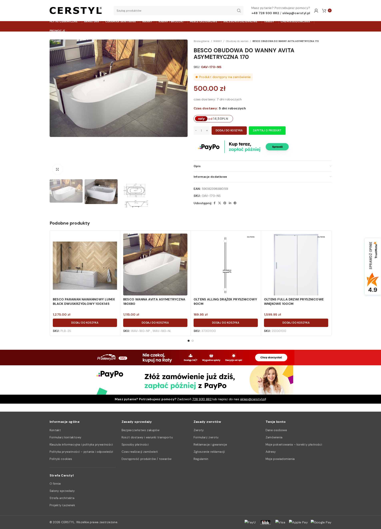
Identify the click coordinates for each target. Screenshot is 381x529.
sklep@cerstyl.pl (296, 13)
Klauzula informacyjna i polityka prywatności (81, 445)
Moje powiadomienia (280, 459)
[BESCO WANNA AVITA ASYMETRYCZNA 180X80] (155, 266)
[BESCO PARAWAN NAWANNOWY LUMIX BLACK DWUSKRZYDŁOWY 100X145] (85, 266)
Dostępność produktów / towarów (147, 459)
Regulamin (201, 459)
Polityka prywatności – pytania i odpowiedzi (81, 452)
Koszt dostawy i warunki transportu (147, 437)
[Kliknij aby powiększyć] (58, 169)
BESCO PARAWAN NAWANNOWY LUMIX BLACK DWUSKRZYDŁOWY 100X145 (84, 301)
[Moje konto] (316, 11)
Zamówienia (274, 437)
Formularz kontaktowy (65, 437)
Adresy (271, 452)
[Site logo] (76, 10)
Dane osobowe (276, 430)
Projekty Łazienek (62, 505)
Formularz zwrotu (206, 437)
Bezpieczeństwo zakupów (141, 430)
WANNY (217, 41)
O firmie (55, 484)
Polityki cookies (61, 459)
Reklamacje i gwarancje (210, 445)
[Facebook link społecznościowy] (214, 203)
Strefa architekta (62, 498)
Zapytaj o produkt (267, 130)
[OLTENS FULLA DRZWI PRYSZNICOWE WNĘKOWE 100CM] (296, 266)
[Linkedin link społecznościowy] (230, 203)
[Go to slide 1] (189, 341)
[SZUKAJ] (238, 10)
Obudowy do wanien (237, 41)
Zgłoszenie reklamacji (209, 452)
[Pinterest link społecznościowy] (224, 203)
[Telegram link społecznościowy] (235, 203)
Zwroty (199, 430)
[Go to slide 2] (193, 341)
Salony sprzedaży (62, 491)
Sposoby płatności (135, 445)
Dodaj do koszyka (229, 130)
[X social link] (219, 203)
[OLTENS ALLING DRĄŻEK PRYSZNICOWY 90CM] (226, 266)
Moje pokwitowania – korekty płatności (294, 445)
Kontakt (55, 430)
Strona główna (201, 41)
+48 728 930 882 (265, 13)
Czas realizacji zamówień (140, 452)
